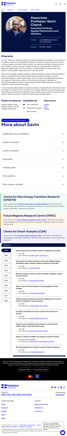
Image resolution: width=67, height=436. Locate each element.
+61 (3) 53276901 (45, 42)
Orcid (45, 107)
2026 (6, 250)
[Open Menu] (65, 4)
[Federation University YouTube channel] (52, 387)
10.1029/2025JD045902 (37, 293)
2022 (6, 270)
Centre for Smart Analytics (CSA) (29, 235)
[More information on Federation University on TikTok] (64, 387)
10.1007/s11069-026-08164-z (38, 331)
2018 (6, 291)
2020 (6, 280)
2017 (6, 296)
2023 (6, 265)
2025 (6, 255)
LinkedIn (46, 104)
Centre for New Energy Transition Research (33, 204)
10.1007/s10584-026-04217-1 (38, 318)
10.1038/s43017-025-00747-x (39, 255)
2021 (6, 275)
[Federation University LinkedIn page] (61, 387)
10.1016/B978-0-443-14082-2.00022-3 (41, 341)
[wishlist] (56, 4)
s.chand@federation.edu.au (48, 40)
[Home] (8, 4)
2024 (6, 260)
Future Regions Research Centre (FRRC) (31, 220)
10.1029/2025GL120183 (36, 281)
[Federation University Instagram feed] (58, 387)
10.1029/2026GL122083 (36, 352)
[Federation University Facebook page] (55, 387)
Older (6, 301)
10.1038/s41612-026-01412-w (38, 306)
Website (46, 109)
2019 (6, 286)
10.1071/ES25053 (34, 268)
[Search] (60, 4)
